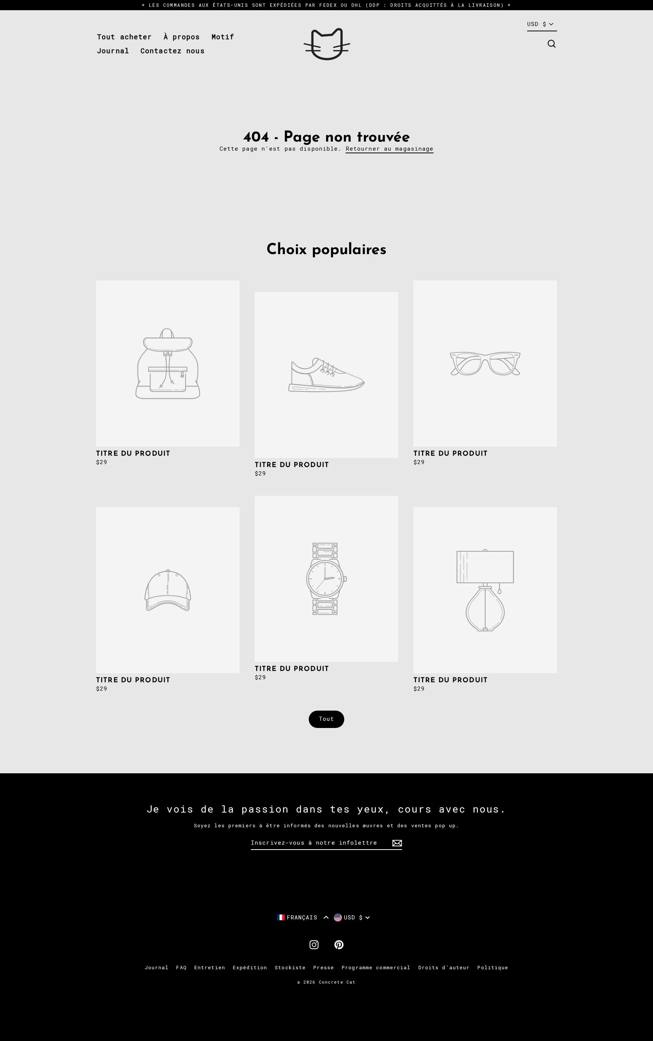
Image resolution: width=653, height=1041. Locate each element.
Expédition (250, 967)
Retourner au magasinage (390, 148)
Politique (492, 967)
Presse (323, 967)
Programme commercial (376, 967)
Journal (113, 51)
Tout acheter (124, 37)
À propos (182, 37)
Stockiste (290, 967)
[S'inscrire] (396, 843)
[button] (303, 917)
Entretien (209, 967)
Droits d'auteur (444, 967)
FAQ (181, 967)
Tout (326, 719)
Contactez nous (173, 51)
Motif (223, 37)
